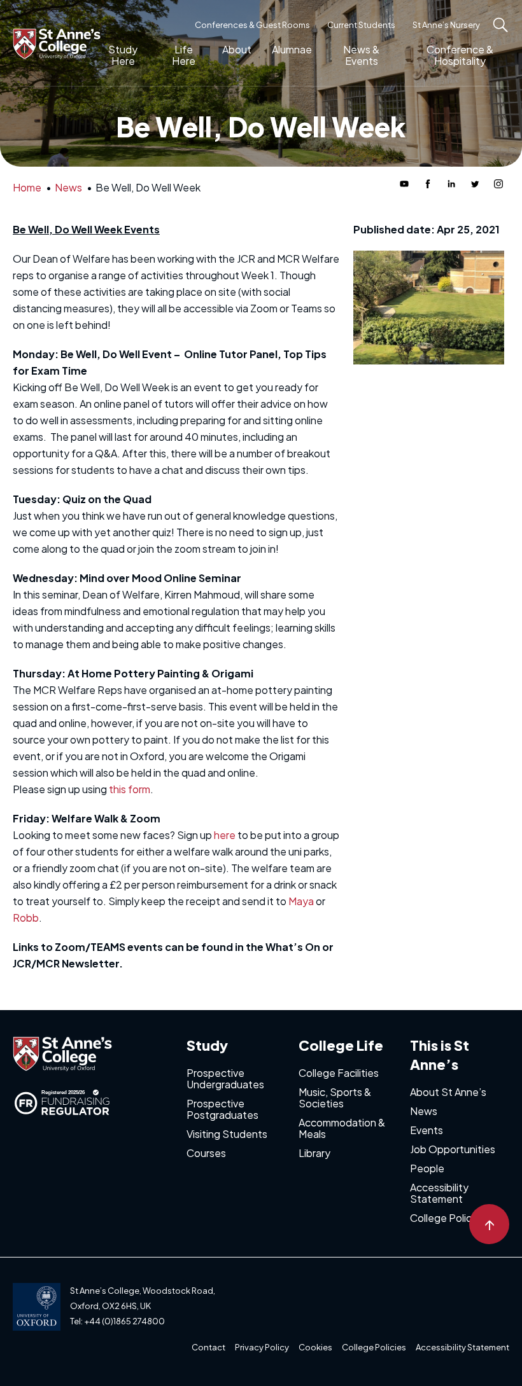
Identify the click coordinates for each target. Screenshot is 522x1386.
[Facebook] (428, 184)
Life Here (183, 55)
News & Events (361, 55)
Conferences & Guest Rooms (252, 25)
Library (314, 1153)
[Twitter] (475, 184)
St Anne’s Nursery (446, 25)
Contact (208, 1347)
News (423, 1111)
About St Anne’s (448, 1091)
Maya (301, 901)
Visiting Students (227, 1133)
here (225, 835)
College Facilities (339, 1072)
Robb (26, 917)
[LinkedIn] (451, 184)
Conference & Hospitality (460, 55)
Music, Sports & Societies (335, 1097)
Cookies (315, 1347)
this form (129, 789)
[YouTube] (404, 184)
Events (426, 1130)
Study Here (123, 55)
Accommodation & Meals (342, 1128)
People (427, 1168)
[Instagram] (498, 184)
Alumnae (292, 49)
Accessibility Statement (439, 1193)
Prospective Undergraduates (225, 1078)
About (236, 49)
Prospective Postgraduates (222, 1109)
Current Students (361, 25)
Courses (206, 1153)
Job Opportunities (452, 1149)
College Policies (447, 1217)
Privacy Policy (262, 1347)
